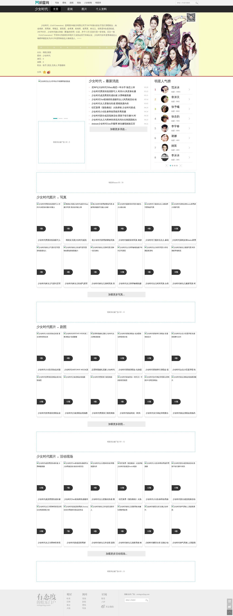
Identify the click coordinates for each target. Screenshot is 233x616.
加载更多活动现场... (116, 553)
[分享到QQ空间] (44, 72)
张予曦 (175, 106)
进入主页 (189, 89)
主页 (55, 9)
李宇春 (175, 126)
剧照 (71, 3)
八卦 (103, 602)
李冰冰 (175, 155)
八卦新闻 (88, 3)
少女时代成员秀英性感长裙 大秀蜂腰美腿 (111, 95)
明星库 (98, 3)
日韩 (68, 602)
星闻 (70, 9)
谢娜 (174, 135)
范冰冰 (175, 87)
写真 (57, 3)
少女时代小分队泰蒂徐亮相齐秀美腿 (109, 111)
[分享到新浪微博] (48, 72)
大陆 (68, 608)
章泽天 (175, 97)
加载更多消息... (118, 129)
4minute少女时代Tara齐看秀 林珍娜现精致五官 (113, 124)
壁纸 (64, 3)
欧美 (68, 599)
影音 (103, 599)
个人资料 (101, 9)
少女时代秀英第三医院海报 (103, 413)
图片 (84, 9)
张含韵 (175, 116)
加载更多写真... (116, 294)
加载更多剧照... (116, 424)
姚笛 (174, 145)
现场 (79, 3)
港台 (68, 605)
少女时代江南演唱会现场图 (76, 413)
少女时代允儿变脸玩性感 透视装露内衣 (110, 103)
